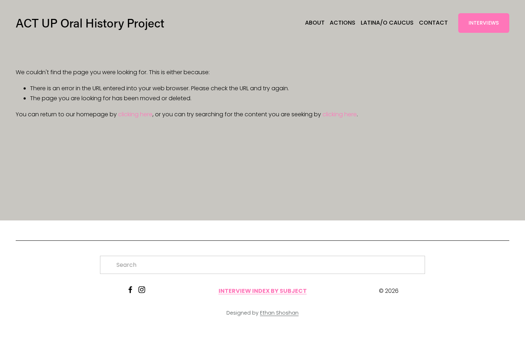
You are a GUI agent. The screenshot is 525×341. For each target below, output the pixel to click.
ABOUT (315, 23)
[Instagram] (141, 289)
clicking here (135, 114)
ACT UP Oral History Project (90, 23)
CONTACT (433, 23)
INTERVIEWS (484, 22)
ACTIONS (342, 23)
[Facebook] (130, 289)
